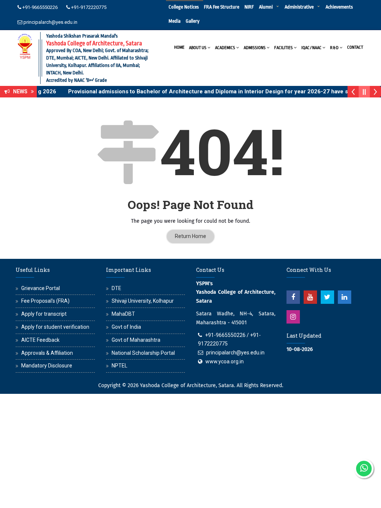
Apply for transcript (44, 314)
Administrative (299, 7)
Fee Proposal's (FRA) (45, 301)
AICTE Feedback (40, 340)
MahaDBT (123, 314)
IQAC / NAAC (311, 47)
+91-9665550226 (40, 7)
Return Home (190, 236)
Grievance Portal (40, 288)
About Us (197, 47)
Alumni (266, 7)
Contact (355, 47)
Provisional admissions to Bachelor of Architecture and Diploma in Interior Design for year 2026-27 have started (213, 91)
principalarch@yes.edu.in (50, 22)
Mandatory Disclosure (46, 366)
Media (174, 21)
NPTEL (119, 366)
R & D (334, 47)
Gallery (192, 21)
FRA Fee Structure (221, 7)
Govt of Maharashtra (136, 340)
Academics (225, 47)
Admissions (255, 47)
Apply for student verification (55, 327)
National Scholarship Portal (143, 353)
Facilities (283, 47)
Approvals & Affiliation (47, 353)
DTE (116, 288)
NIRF (249, 7)
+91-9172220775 (88, 7)
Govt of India (126, 327)
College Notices (184, 7)
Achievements (339, 7)
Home (179, 47)
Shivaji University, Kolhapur (143, 301)
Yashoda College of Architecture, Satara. (187, 385)
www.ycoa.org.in (224, 361)
